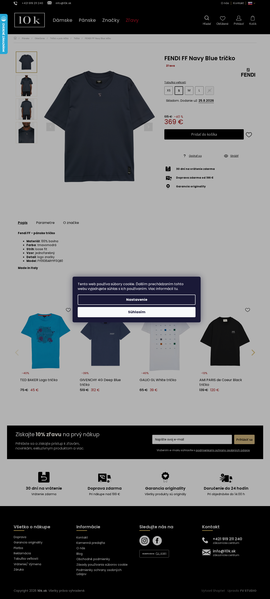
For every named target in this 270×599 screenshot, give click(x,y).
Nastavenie (136, 299)
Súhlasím (136, 312)
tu (176, 288)
